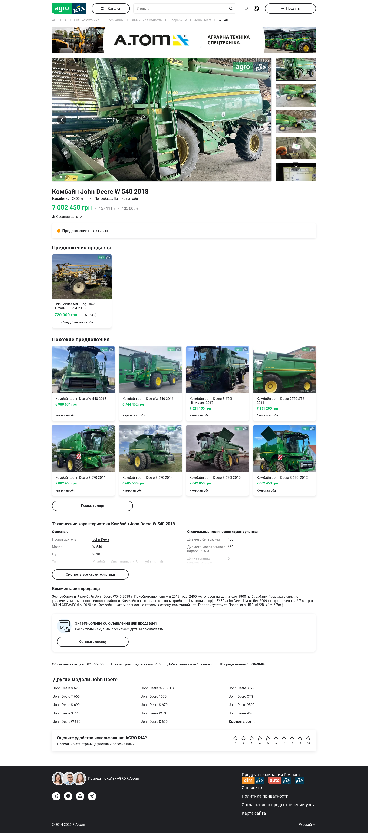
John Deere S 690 (154, 722)
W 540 (97, 547)
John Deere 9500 (241, 705)
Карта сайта (254, 813)
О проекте (252, 787)
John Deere (100, 539)
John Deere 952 (241, 713)
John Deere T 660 (66, 696)
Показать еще (92, 506)
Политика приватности (265, 796)
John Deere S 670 (66, 688)
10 (308, 743)
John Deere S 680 (242, 688)
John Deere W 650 (66, 722)
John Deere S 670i (154, 705)
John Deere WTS (153, 713)
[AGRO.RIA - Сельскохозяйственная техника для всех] (72, 8)
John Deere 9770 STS (157, 688)
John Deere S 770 (66, 713)
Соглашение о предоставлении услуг (279, 804)
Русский (306, 825)
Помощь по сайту (115, 779)
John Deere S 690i (66, 705)
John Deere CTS (241, 696)
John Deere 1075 (154, 696)
